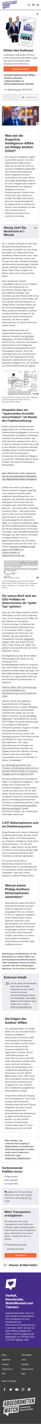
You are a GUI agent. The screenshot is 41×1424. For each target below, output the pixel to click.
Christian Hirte (11, 1184)
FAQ (23, 1374)
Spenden (6, 1359)
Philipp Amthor (11, 1176)
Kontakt (25, 1364)
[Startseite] (9, 5)
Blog (4, 1355)
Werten (19, 1340)
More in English (9, 1381)
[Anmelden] (33, 5)
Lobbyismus (31, 97)
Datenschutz (27, 1369)
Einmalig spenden (15, 1249)
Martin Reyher (14, 89)
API (3, 1374)
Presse (5, 1364)
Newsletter (26, 1355)
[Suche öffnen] (29, 5)
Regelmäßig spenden (17, 1245)
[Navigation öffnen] (37, 5)
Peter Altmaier (11, 1180)
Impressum (7, 1369)
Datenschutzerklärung (20, 1007)
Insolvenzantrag (23, 805)
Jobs (23, 1359)
